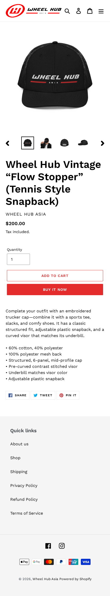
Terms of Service (26, 513)
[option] (27, 143)
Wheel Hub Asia (45, 579)
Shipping (18, 471)
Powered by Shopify (75, 579)
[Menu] (101, 11)
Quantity (14, 249)
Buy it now (55, 289)
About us (19, 443)
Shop (15, 457)
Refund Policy (24, 499)
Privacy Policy (23, 485)
